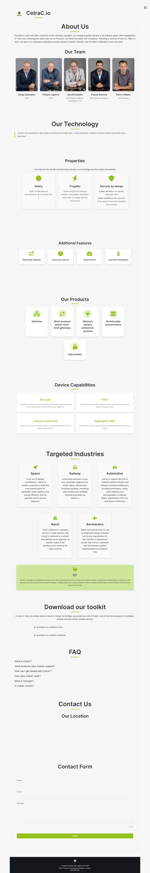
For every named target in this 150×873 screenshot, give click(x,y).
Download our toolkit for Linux (49, 627)
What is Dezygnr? (24, 681)
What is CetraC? (23, 661)
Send (75, 836)
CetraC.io (38, 13)
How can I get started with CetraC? (33, 671)
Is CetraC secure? (24, 685)
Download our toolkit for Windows (51, 635)
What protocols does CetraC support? (34, 666)
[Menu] (145, 7)
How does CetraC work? (28, 676)
